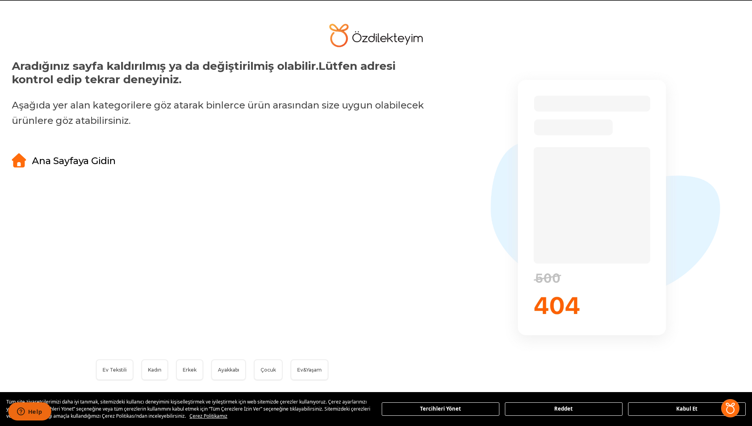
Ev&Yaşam (309, 370)
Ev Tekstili (115, 370)
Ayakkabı (228, 370)
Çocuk (268, 370)
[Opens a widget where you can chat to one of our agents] (29, 412)
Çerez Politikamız (208, 416)
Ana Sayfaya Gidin (74, 160)
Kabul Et (687, 408)
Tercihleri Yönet (440, 408)
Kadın (154, 370)
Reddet (563, 408)
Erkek (190, 370)
